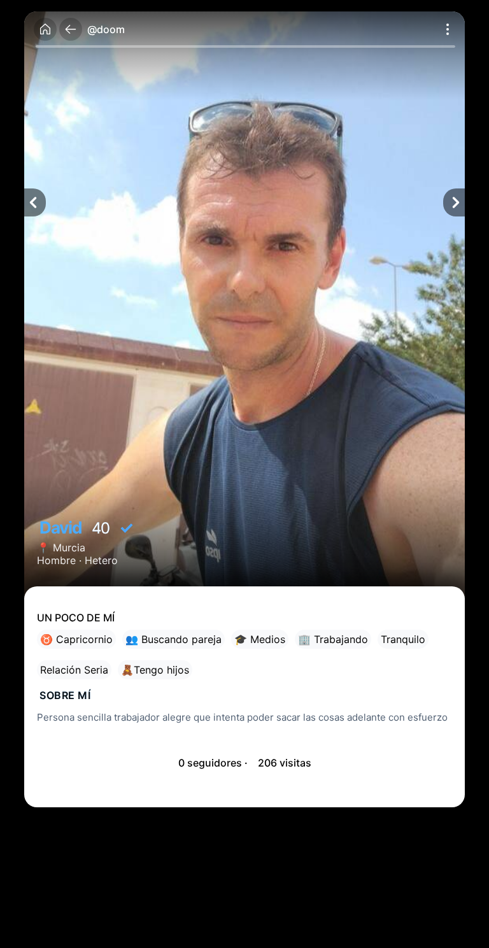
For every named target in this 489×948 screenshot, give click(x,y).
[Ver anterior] (35, 202)
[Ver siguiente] (454, 202)
